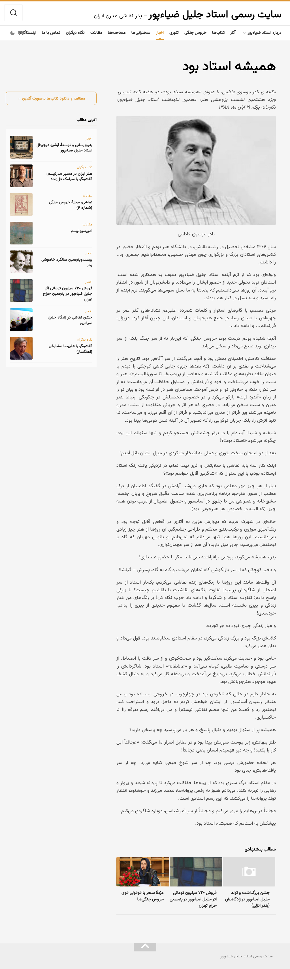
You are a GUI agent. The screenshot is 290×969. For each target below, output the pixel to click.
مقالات (96, 32)
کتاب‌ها (218, 32)
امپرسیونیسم (81, 230)
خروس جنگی (195, 32)
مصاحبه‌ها (117, 32)
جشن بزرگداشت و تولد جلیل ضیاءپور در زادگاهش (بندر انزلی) (247, 898)
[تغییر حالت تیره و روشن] (12, 33)
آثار (233, 32)
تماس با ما (51, 32)
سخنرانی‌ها (140, 32)
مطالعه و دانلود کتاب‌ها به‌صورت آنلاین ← (51, 98)
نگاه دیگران (75, 32)
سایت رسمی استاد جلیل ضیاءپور (215, 14)
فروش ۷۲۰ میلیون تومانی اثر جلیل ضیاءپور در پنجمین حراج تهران (193, 898)
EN (21, 32)
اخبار (160, 32)
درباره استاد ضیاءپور (265, 32)
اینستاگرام (27, 32)
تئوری (174, 32)
